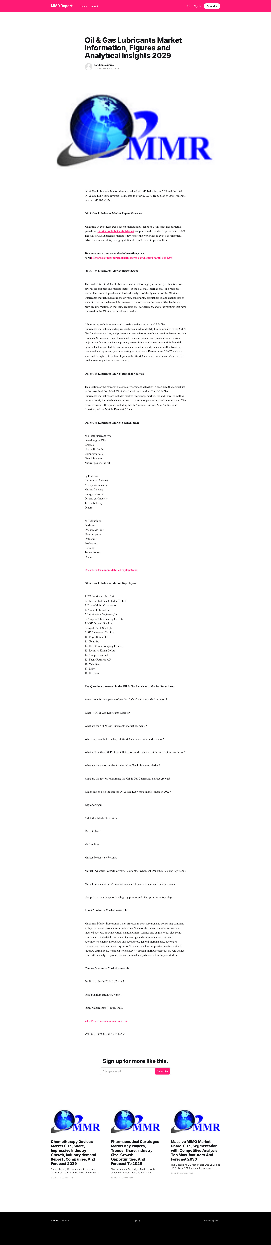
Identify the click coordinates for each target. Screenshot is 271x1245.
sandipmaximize (104, 65)
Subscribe (212, 6)
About (94, 6)
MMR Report (62, 5)
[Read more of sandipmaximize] (89, 67)
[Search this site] (188, 6)
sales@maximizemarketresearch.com (106, 1021)
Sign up (137, 1220)
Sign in (197, 6)
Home (83, 6)
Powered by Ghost (212, 1220)
